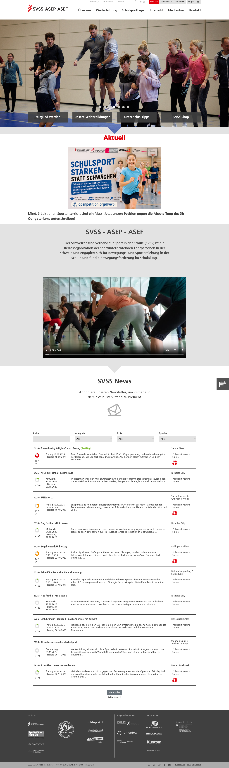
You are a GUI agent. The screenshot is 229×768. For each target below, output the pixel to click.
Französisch (166, 2)
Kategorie (80, 433)
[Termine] (223, 384)
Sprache (163, 433)
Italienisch (179, 2)
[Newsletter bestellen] (114, 419)
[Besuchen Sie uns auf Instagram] (144, 2)
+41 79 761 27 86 (77, 765)
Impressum (108, 2)
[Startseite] (148, 766)
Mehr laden (115, 693)
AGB (189, 765)
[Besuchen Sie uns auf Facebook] (140, 2)
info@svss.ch (89, 765)
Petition (130, 214)
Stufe (119, 433)
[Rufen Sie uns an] (159, 766)
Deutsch (154, 2)
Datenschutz (180, 765)
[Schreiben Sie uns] (154, 766)
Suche (36, 433)
